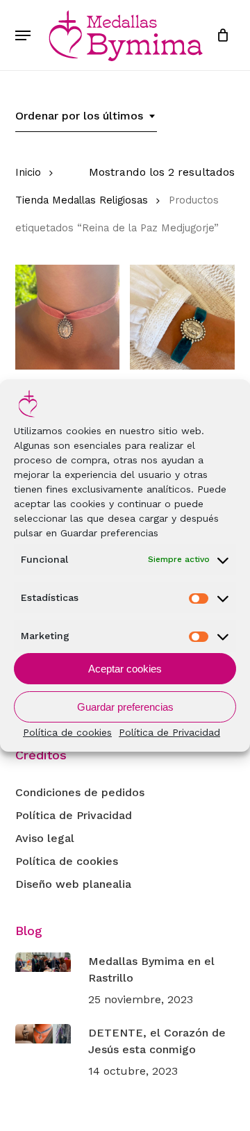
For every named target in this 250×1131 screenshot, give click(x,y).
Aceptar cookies (125, 669)
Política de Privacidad (169, 732)
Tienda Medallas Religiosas (81, 200)
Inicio (28, 172)
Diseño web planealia (73, 884)
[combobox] (86, 116)
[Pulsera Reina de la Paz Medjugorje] (182, 317)
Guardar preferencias (125, 707)
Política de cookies (67, 732)
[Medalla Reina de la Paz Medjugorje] (67, 317)
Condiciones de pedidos (79, 792)
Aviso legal (44, 838)
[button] (23, 35)
